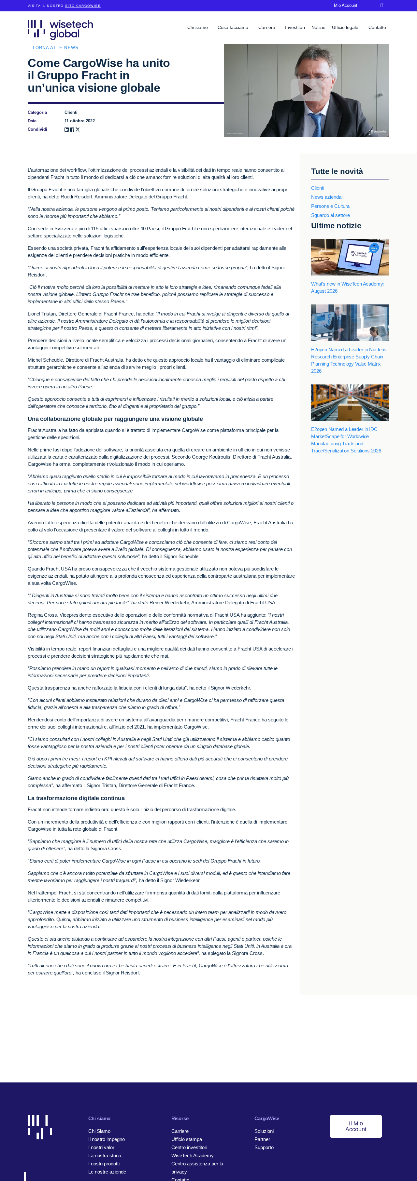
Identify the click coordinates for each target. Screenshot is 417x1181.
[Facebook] (72, 129)
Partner (262, 1139)
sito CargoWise (83, 5)
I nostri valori (101, 1147)
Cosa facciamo (234, 27)
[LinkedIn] (67, 129)
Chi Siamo (99, 1131)
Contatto (377, 27)
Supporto (264, 1147)
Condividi (37, 129)
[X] (78, 129)
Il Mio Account (356, 1126)
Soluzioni (264, 1131)
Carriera (267, 27)
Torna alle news (55, 47)
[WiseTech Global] (60, 30)
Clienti (317, 188)
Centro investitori (189, 1147)
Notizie (318, 27)
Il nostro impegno (106, 1139)
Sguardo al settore (330, 215)
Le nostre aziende (107, 1171)
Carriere (180, 1131)
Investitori (295, 27)
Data (32, 120)
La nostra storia (104, 1155)
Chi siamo (198, 27)
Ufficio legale (346, 27)
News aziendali (327, 197)
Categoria (37, 112)
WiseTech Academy (192, 1155)
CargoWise (266, 1118)
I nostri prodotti (104, 1163)
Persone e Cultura (330, 206)
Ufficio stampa (186, 1139)
